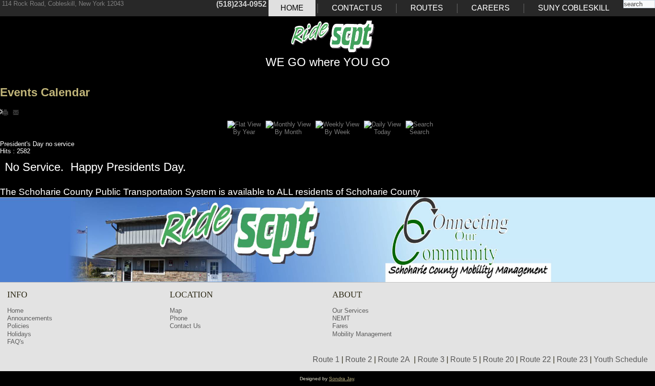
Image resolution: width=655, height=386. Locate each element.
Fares (340, 325)
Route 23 (572, 359)
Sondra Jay (341, 378)
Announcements (29, 318)
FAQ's (15, 341)
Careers (490, 8)
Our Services (350, 310)
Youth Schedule (621, 359)
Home (292, 8)
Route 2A (394, 359)
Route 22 (535, 359)
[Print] (6, 111)
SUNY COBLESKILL (573, 8)
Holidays (19, 334)
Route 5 (463, 359)
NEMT (341, 318)
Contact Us (357, 8)
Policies (18, 325)
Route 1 (326, 359)
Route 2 (358, 359)
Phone (178, 318)
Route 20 (498, 359)
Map (176, 310)
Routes (426, 8)
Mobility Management (362, 334)
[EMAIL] (15, 111)
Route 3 (431, 359)
